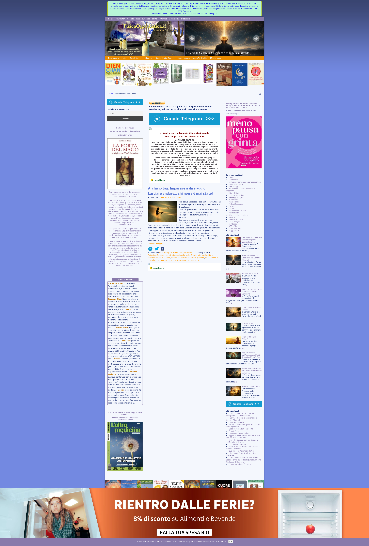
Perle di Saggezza (236, 204)
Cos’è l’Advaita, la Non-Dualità (241, 429)
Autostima (152, 255)
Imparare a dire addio (180, 257)
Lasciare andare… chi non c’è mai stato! (180, 193)
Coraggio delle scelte (181, 255)
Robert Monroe (184, 58)
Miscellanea (233, 199)
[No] (365, 542)
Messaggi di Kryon (236, 197)
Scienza (232, 217)
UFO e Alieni (234, 226)
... (125, 199)
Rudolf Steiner (135, 58)
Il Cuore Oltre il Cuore (237, 444)
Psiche (231, 208)
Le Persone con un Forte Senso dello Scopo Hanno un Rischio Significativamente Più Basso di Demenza (243, 459)
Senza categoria (235, 222)
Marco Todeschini (200, 58)
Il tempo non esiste (236, 195)
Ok (230, 542)
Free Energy (233, 186)
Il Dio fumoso (215, 58)
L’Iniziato (148, 58)
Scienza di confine (236, 219)
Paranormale (234, 202)
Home (110, 19)
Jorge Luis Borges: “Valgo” (239, 433)
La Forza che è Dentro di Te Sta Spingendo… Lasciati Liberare (240, 414)
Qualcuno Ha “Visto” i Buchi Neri (242, 451)
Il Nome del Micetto (236, 422)
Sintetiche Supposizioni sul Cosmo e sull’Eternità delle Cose (242, 441)
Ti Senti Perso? (234, 431)
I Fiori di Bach (234, 193)
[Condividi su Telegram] (150, 250)
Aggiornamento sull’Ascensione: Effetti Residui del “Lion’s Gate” (243, 436)
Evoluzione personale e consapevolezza (175, 252)
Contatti (130, 19)
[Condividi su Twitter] (156, 250)
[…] (249, 250)
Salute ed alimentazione (238, 215)
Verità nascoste (235, 228)
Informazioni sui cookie (169, 19)
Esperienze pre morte (117, 58)
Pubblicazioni (234, 213)
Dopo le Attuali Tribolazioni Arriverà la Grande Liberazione (243, 447)
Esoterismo (233, 180)
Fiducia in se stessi (163, 257)
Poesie (231, 206)
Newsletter (120, 19)
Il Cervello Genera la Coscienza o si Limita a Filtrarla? (241, 419)
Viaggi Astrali (234, 230)
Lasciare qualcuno (197, 257)
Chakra (231, 177)
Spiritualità (233, 224)
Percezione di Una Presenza (240, 464)
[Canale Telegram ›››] (184, 124)
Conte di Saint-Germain (165, 58)
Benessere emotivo (165, 255)
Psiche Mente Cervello (237, 210)
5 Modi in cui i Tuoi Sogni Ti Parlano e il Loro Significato (243, 425)
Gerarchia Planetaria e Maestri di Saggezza (240, 189)
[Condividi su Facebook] (161, 250)
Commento (193, 260)
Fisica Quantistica (236, 184)
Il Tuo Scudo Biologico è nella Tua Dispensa (241, 454)
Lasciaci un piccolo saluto (146, 19)
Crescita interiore (198, 255)
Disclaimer (185, 19)
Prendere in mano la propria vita (173, 260)
